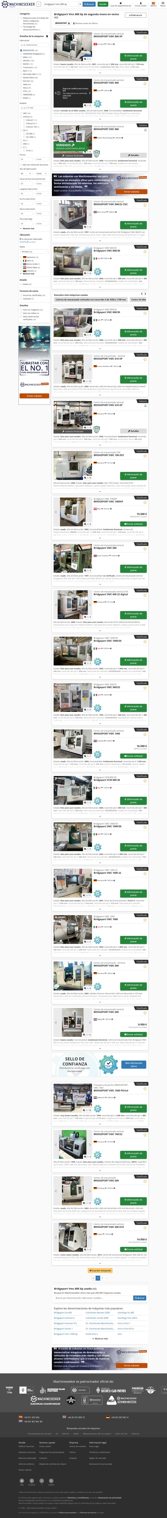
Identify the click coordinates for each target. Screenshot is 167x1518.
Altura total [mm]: (27, 209)
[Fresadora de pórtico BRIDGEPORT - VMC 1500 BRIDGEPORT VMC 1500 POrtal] (73, 1098)
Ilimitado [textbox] (27, 251)
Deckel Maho (30, 77)
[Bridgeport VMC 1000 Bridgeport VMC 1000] (73, 929)
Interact (27, 116)
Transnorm (30, 67)
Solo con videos (31, 313)
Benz (27, 71)
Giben (76, 1433)
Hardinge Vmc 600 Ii (127, 1318)
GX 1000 (31, 137)
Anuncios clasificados (34, 295)
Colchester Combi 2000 (97, 1318)
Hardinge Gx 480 (126, 1312)
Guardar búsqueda (101, 1270)
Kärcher (28, 81)
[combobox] (34, 251)
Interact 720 (32, 127)
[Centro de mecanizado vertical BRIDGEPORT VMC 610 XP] (73, 415)
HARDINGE (29, 94)
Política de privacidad (67, 1512)
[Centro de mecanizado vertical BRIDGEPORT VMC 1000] (73, 743)
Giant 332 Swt (121, 1433)
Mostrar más (101, 1338)
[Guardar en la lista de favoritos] (145, 37)
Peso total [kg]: (26, 219)
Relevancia (136, 15)
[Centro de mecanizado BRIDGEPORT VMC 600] (73, 1190)
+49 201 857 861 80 (33, 1421)
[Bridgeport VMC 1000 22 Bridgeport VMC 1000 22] (73, 883)
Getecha (65, 1433)
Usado (27, 284)
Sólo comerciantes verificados (31, 318)
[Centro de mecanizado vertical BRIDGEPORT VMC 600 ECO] (73, 1237)
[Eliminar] (80, 4)
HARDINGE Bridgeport (34, 54)
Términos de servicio (88, 1512)
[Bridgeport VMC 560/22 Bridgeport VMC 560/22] (73, 697)
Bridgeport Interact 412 (65, 1323)
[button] (162, 4)
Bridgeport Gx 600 (63, 1312)
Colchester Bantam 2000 (98, 1312)
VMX (26, 144)
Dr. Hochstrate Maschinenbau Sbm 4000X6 (107, 1328)
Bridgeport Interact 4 (64, 1318)
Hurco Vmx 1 (124, 1323)
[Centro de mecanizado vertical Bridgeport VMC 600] (73, 558)
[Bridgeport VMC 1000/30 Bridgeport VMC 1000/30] (73, 651)
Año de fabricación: (28, 169)
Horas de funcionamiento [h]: (32, 179)
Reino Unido (33, 264)
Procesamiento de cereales (39, 1433)
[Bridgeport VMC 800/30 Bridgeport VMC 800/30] (73, 261)
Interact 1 (31, 120)
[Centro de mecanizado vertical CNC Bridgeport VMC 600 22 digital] (73, 604)
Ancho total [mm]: (27, 199)
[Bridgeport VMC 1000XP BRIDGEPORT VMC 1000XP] (73, 512)
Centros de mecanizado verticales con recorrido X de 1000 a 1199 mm (91, 299)
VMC (26, 113)
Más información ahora (133, 1065)
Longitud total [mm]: (29, 189)
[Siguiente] (90, 46)
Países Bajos (33, 267)
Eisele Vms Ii (92, 1334)
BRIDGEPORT (30, 50)
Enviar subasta (131, 191)
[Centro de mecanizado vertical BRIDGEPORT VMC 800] (73, 139)
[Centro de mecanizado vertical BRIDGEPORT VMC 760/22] (73, 1144)
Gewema (135, 1433)
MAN (27, 57)
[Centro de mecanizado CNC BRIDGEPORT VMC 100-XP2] (73, 465)
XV (25, 140)
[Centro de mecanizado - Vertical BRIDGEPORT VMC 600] (73, 976)
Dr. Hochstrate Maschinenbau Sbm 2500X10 (107, 1323)
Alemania (32, 257)
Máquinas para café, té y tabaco (97, 1433)
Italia (30, 260)
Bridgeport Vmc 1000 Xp (66, 1334)
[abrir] (100, 73)
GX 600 (30, 133)
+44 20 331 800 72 (76, 1417)
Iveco (27, 87)
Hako (27, 84)
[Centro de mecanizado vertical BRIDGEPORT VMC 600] (73, 1022)
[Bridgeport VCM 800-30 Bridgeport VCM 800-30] (73, 790)
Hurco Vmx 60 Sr (126, 1328)
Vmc (120, 1334)
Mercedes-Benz (32, 74)
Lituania (31, 271)
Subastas (28, 298)
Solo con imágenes (33, 309)
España (28, 242)
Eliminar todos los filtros (86, 23)
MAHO (28, 64)
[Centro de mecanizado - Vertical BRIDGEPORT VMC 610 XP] (73, 369)
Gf (57, 1433)
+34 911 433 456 (31, 1417)
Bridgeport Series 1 (63, 1328)
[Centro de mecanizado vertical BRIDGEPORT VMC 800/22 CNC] (73, 214)
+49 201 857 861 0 (119, 1417)
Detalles (134, 155)
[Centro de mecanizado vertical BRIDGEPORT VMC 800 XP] (73, 46)
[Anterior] (56, 46)
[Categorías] (39, 4)
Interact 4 (31, 123)
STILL (27, 91)
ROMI (26, 98)
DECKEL (28, 60)
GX (25, 130)
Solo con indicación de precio (35, 164)
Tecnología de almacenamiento (31, 28)
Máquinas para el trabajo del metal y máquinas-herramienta (36, 21)
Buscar (90, 4)
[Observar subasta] (145, 130)
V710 (29, 150)
